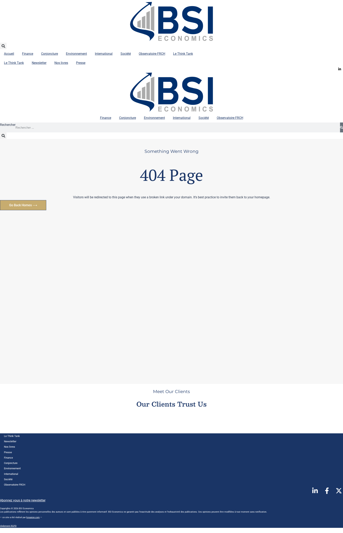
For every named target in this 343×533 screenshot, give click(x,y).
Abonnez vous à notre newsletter (22, 500)
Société (125, 54)
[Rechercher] (341, 127)
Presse (80, 63)
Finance (27, 54)
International (104, 54)
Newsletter (39, 63)
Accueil (9, 54)
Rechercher (7, 125)
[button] (3, 46)
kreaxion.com (33, 517)
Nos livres (61, 63)
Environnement (76, 54)
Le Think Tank (183, 54)
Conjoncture (49, 54)
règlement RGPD (8, 526)
